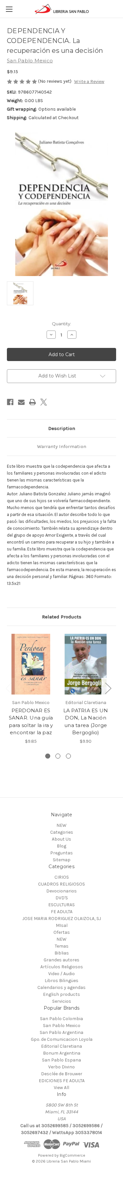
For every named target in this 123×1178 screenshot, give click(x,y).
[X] (43, 402)
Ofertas (61, 932)
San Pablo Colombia (61, 1018)
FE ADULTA (61, 911)
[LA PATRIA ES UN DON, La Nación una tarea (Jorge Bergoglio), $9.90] (86, 664)
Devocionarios (61, 891)
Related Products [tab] (61, 617)
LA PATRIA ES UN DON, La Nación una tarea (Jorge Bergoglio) (85, 721)
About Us (61, 839)
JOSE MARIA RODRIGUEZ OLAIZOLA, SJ (61, 918)
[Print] (32, 402)
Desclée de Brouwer (61, 1074)
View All (61, 1087)
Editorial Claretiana (61, 1046)
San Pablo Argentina (61, 1032)
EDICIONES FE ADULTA (62, 1080)
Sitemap (62, 860)
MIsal (62, 925)
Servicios (61, 1001)
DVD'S (61, 898)
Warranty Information (61, 446)
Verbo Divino (61, 1067)
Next (107, 688)
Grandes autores (61, 960)
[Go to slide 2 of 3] (57, 756)
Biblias (61, 953)
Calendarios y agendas (61, 987)
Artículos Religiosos (61, 967)
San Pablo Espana (61, 1060)
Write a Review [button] (89, 81)
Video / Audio (61, 973)
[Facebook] (10, 402)
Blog (61, 846)
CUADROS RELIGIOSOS (61, 884)
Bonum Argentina (61, 1053)
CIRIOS (61, 877)
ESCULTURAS (61, 905)
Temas (62, 946)
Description (61, 428)
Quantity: (61, 323)
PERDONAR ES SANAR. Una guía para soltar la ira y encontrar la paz (31, 721)
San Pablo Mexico (61, 1025)
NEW (61, 825)
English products (61, 994)
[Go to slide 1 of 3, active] (47, 756)
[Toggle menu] (9, 9)
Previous (8, 688)
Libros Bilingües (61, 980)
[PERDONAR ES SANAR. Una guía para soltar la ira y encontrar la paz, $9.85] (31, 664)
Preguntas (61, 853)
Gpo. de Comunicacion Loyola (61, 1039)
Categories (61, 832)
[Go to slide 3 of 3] (68, 756)
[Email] (21, 402)
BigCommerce (72, 1155)
